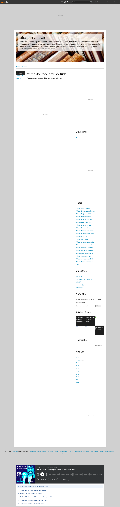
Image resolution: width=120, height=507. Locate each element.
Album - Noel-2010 (82, 239)
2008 (77, 382)
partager (54, 479)
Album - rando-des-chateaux (84, 250)
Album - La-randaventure (83, 217)
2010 (77, 377)
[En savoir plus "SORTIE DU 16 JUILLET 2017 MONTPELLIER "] (99, 321)
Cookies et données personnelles (107, 451)
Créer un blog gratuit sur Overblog (38, 451)
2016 (77, 366)
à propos (64, 479)
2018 (77, 357)
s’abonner (43, 479)
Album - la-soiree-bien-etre (84, 219)
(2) (78, 282)
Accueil (18, 67)
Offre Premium (94, 451)
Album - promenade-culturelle (85, 242)
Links (77, 264)
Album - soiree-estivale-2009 (84, 259)
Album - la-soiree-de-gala (83, 225)
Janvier (80, 360)
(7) (84, 279)
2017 (77, 363)
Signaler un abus (64, 451)
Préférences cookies (59, 454)
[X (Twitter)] (65, 2)
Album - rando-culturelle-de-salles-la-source (89, 245)
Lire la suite (32, 82)
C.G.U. (71, 451)
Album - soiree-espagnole (83, 256)
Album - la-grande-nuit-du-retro (85, 211)
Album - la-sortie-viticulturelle (85, 233)
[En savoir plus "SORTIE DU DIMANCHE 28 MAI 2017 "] (90, 330)
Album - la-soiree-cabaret (83, 222)
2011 (77, 374)
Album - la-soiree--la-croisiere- (85, 228)
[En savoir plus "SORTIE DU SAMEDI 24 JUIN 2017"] (80, 330)
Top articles (50, 451)
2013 (77, 368)
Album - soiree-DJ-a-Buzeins (84, 253)
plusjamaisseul (33, 37)
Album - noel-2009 (81, 236)
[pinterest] (68, 2)
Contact (24, 67)
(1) (80, 285)
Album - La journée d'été (83, 214)
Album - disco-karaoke (83, 208)
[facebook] (62, 2)
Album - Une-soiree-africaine (84, 262)
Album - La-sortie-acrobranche (85, 231)
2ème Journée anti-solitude (46, 74)
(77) (79, 276)
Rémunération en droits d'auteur (82, 451)
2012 (77, 371)
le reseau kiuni (15, 451)
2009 (77, 380)
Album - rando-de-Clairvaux (84, 248)
